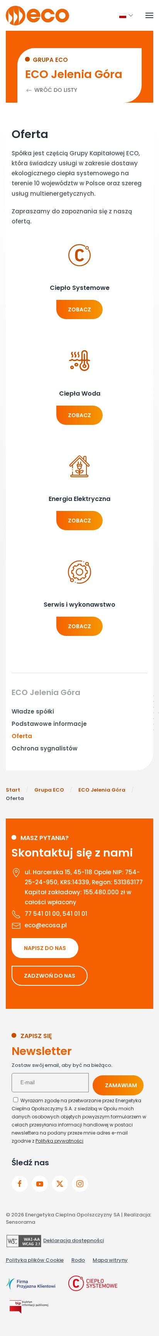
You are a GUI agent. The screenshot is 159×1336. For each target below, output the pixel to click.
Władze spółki (33, 711)
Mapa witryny (110, 1260)
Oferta (22, 736)
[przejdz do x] (60, 1184)
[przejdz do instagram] (80, 1184)
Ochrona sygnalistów (45, 748)
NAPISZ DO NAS (45, 948)
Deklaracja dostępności (73, 1240)
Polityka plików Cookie (35, 1260)
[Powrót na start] (37, 15)
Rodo (78, 1260)
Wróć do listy (55, 90)
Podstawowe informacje (49, 724)
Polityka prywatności (59, 1141)
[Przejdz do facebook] (20, 1184)
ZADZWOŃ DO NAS (49, 976)
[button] (122, 15)
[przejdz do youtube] (40, 1184)
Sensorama (20, 1222)
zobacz (79, 309)
